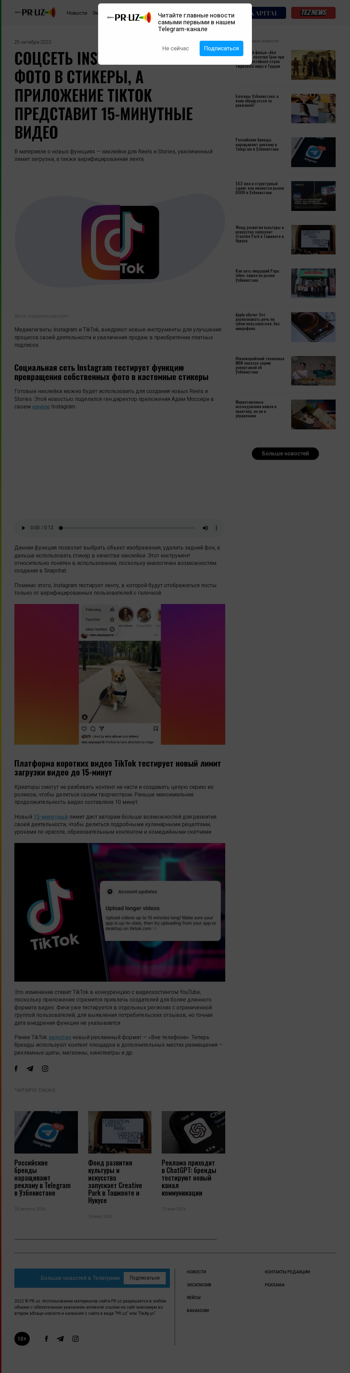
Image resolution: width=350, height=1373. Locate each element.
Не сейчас (175, 48)
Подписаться (221, 48)
